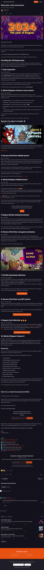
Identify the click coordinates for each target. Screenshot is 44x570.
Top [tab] (2, 516)
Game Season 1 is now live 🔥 (8, 534)
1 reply (5, 505)
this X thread (25, 176)
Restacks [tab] (8, 487)
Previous (5, 478)
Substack (16, 567)
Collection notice (31, 561)
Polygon (29, 326)
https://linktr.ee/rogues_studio (13, 450)
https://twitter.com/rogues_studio (11, 439)
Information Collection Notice (22, 466)
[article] (22, 522)
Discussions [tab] (10, 516)
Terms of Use (27, 465)
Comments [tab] (4, 487)
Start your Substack (19, 564)
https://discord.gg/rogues (11, 441)
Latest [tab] (5, 516)
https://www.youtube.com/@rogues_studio (15, 446)
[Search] (42, 517)
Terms (26, 561)
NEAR (34, 326)
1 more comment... (3, 510)
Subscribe (36, 1)
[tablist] (6, 487)
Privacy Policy (30, 466)
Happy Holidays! (5, 527)
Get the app (27, 564)
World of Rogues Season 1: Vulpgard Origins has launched (12, 535)
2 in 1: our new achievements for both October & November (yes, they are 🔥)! (16, 521)
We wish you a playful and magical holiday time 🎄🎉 (11, 528)
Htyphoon (4, 497)
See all (3, 541)
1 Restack (11, 470)
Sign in (40, 1)
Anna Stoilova (6, 9)
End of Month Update (6, 520)
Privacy (23, 561)
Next (39, 478)
